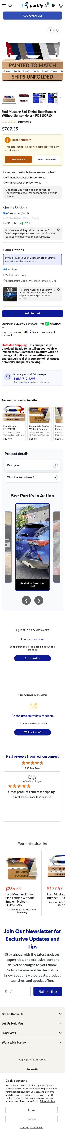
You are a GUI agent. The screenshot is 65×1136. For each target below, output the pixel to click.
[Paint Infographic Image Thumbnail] (54, 97)
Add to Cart (32, 313)
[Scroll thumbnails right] (60, 98)
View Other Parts (46, 159)
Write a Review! (32, 732)
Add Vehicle (18, 159)
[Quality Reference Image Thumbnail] (39, 97)
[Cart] (61, 6)
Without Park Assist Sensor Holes (25, 177)
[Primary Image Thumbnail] (9, 97)
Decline (32, 1118)
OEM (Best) (19, 223)
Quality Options (15, 207)
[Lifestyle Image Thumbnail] (24, 97)
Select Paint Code (16, 274)
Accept (32, 1110)
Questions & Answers (32, 630)
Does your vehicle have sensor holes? (29, 172)
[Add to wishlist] (58, 30)
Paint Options (13, 250)
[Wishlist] (53, 6)
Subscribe (48, 991)
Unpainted (12, 269)
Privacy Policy (47, 1101)
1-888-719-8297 (24, 379)
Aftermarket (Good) (17, 213)
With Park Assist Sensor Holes (23, 182)
